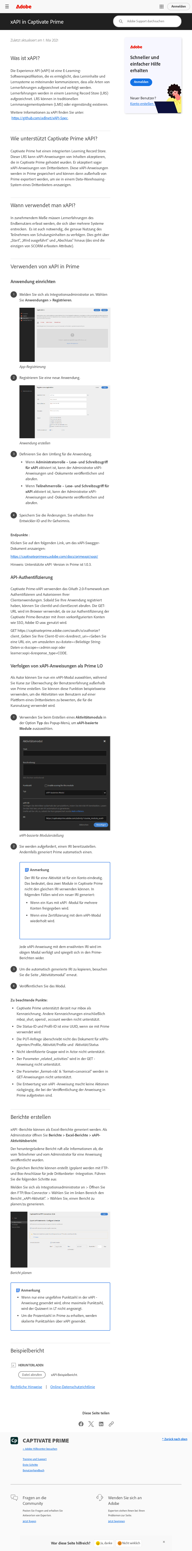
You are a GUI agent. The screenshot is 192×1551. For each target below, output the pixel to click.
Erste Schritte (30, 1464)
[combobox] (147, 21)
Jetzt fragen (29, 1521)
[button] (161, 6)
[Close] (164, 1542)
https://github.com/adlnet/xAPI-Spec (39, 118)
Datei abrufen (32, 1375)
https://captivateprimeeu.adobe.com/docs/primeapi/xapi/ (54, 556)
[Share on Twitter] (91, 1425)
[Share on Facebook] (81, 1425)
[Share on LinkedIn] (101, 1425)
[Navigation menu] (7, 6)
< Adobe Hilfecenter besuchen (40, 1448)
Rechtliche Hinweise (26, 1387)
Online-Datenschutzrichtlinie (72, 1387)
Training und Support (35, 1459)
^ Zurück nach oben (174, 1439)
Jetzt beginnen (116, 1521)
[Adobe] (23, 6)
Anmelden (178, 6)
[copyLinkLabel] (111, 1425)
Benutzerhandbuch (33, 1470)
